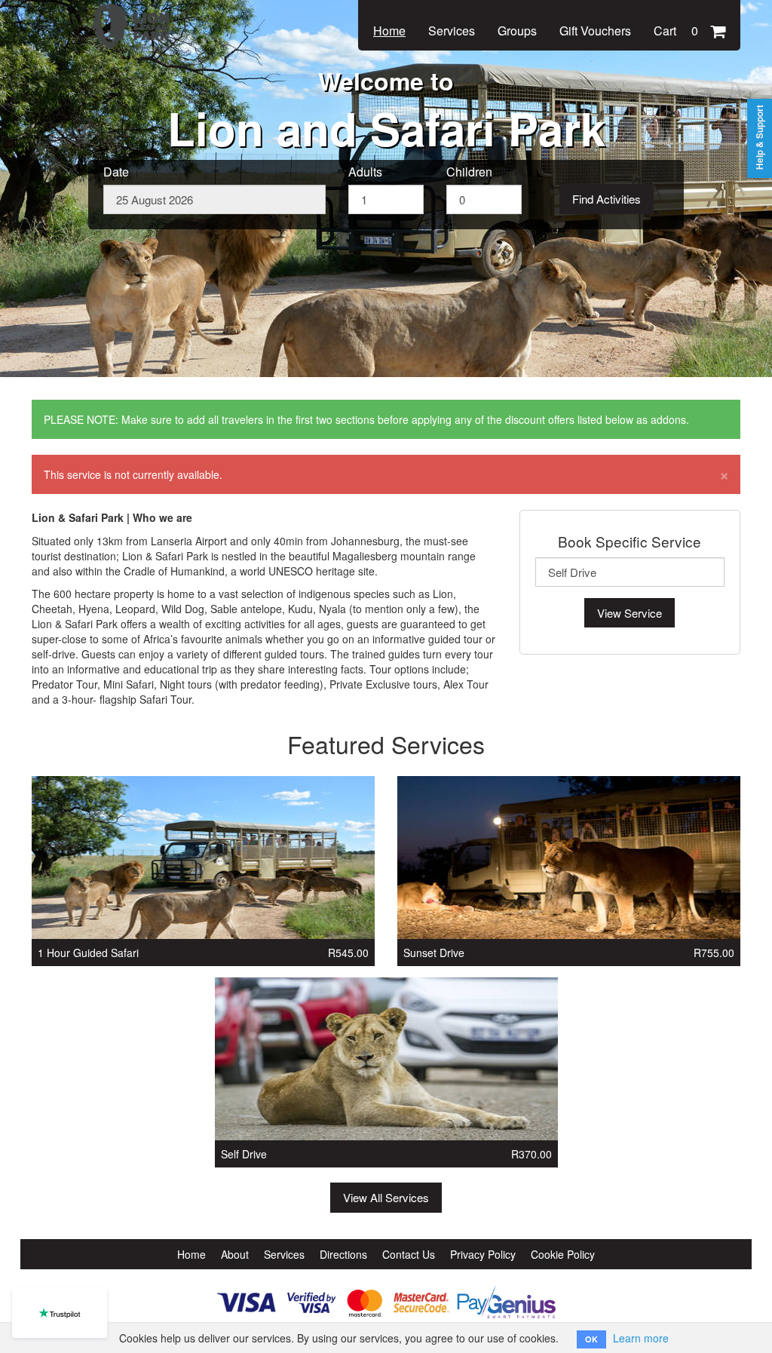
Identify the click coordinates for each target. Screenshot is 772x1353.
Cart (676, 30)
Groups (517, 30)
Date (116, 172)
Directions (343, 1254)
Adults (365, 172)
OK (591, 1339)
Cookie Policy (563, 1254)
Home (389, 30)
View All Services (386, 1197)
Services (451, 30)
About (235, 1254)
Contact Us (408, 1254)
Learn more (641, 1337)
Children (469, 172)
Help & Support (759, 137)
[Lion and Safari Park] (133, 16)
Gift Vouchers (595, 30)
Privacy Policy (483, 1254)
